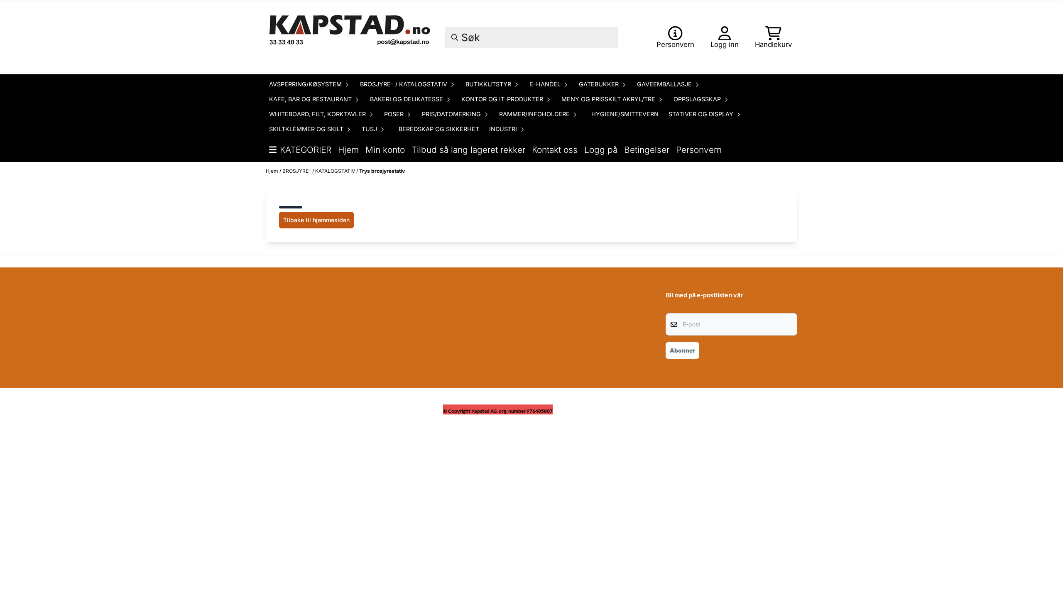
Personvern (699, 150)
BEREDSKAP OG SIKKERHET (439, 128)
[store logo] (351, 37)
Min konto (385, 150)
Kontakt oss (555, 150)
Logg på (600, 150)
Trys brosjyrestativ (382, 171)
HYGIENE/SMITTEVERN (625, 114)
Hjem (348, 150)
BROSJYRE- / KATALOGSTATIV (319, 171)
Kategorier (305, 150)
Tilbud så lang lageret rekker (468, 150)
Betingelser (646, 150)
